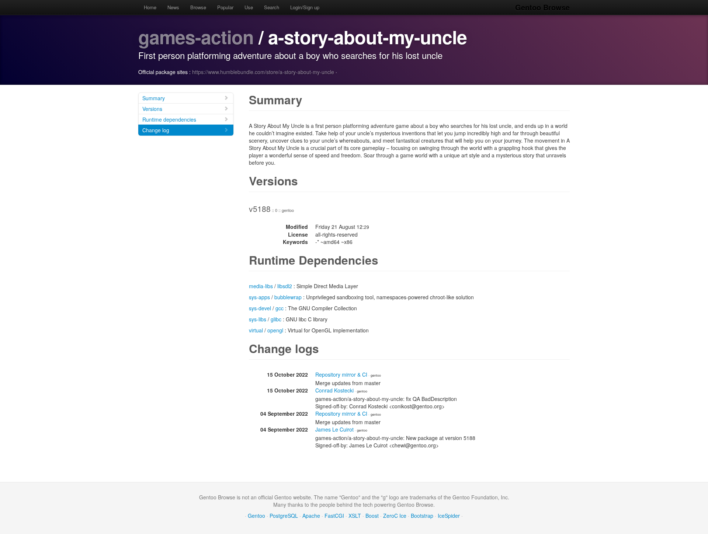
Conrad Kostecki (334, 390)
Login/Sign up (304, 7)
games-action (196, 37)
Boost (372, 515)
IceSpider (449, 515)
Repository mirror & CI (341, 374)
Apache (311, 515)
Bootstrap (422, 515)
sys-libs (257, 319)
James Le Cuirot (334, 429)
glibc (276, 319)
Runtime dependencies (169, 119)
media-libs (261, 286)
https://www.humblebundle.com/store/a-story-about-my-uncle (263, 72)
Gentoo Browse (542, 7)
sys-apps (259, 297)
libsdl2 (284, 286)
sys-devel (260, 308)
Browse (198, 7)
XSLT (354, 515)
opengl (275, 330)
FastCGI (334, 515)
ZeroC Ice (394, 515)
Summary (153, 98)
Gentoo (256, 515)
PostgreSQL (284, 515)
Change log (155, 130)
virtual (256, 330)
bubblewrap (288, 297)
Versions (152, 108)
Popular (225, 7)
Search (271, 7)
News (173, 7)
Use (248, 7)
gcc (279, 308)
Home (150, 7)
